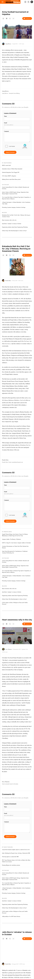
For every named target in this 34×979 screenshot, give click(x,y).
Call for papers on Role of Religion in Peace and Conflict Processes (15, 603)
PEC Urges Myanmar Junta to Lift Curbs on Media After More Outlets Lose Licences (16, 860)
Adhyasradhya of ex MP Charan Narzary (11, 916)
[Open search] (28, 2)
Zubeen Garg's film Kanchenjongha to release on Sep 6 (14, 230)
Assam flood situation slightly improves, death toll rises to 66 (15, 849)
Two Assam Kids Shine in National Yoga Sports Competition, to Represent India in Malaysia (16, 197)
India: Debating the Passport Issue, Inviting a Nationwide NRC (16, 853)
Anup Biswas (8, 44)
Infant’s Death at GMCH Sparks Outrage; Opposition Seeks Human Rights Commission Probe (15, 192)
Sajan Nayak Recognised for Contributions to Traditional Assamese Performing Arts (14, 552)
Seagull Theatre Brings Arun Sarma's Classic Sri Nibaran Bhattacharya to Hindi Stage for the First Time (15, 534)
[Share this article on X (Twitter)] (10, 18)
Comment (6, 131)
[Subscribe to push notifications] (25, 2)
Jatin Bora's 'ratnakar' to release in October (11, 223)
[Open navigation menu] (2, 1)
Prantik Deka (8, 280)
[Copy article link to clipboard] (13, 18)
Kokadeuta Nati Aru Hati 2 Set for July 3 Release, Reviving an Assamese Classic (16, 215)
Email (8, 123)
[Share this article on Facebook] (6, 18)
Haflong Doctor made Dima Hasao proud (11, 179)
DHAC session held (6, 165)
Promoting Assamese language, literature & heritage (13, 207)
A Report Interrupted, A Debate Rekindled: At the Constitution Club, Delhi (16, 203)
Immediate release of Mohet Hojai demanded (12, 169)
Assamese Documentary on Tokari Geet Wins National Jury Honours (15, 547)
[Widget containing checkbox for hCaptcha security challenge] (16, 146)
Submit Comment (10, 152)
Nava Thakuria (8, 649)
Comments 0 (28, 18)
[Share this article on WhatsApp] (3, 18)
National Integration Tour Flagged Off (10, 172)
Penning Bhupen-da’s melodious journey (11, 865)
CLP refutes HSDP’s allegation (9, 176)
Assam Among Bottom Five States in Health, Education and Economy (15, 187)
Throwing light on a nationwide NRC (10, 856)
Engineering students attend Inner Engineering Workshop (15, 227)
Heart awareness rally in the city (9, 220)
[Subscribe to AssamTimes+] (31, 1)
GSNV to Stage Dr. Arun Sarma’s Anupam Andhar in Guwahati (16, 542)
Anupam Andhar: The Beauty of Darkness (11, 539)
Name (5, 116)
